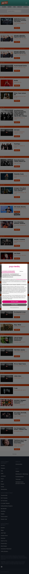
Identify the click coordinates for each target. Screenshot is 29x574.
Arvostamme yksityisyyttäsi (8, 271)
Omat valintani (14, 304)
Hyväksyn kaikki (14, 301)
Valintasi (21, 271)
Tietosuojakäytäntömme (14, 307)
